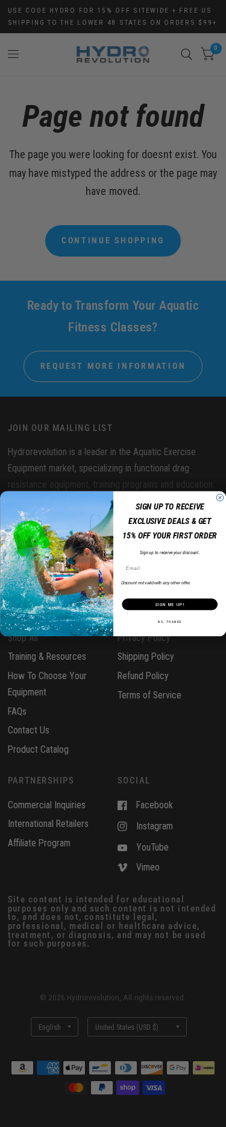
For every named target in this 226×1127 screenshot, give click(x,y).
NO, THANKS (169, 621)
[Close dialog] (220, 497)
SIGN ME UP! (169, 604)
